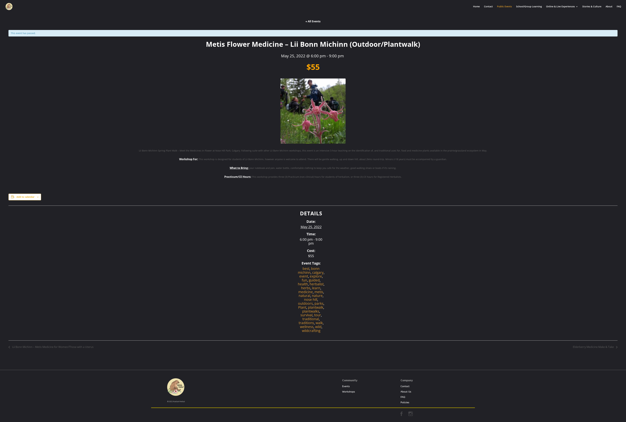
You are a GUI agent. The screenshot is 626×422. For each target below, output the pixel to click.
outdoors (305, 303)
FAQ (619, 6)
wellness (306, 326)
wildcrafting (311, 330)
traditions (306, 323)
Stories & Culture (591, 6)
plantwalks (310, 311)
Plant (302, 307)
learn (316, 288)
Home (476, 6)
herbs (305, 288)
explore (316, 276)
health (303, 284)
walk (319, 323)
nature (317, 295)
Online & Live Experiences (560, 6)
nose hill (310, 299)
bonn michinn (309, 270)
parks (318, 303)
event (303, 276)
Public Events (504, 6)
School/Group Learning (529, 6)
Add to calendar (25, 196)
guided (314, 280)
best (306, 268)
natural (304, 295)
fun (304, 280)
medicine (305, 292)
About (609, 6)
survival (306, 315)
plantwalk (315, 307)
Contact (488, 6)
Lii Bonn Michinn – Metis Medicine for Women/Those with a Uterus (53, 347)
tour (317, 315)
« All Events (313, 21)
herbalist (317, 284)
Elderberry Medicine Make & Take (593, 347)
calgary (318, 272)
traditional (310, 319)
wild (318, 326)
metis (318, 292)
